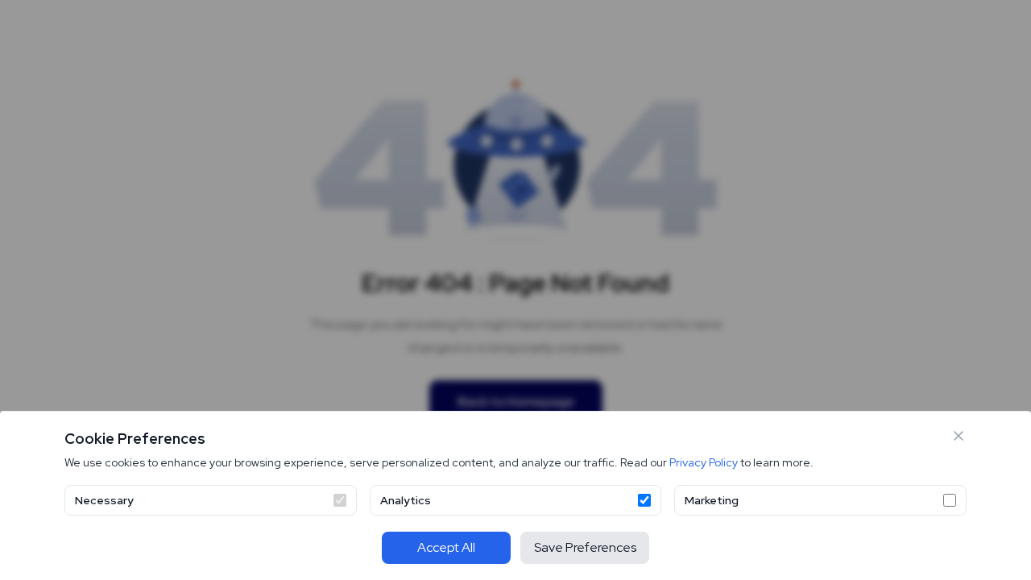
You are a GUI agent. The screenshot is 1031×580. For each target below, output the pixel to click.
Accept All (446, 547)
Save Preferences (585, 547)
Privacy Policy (703, 462)
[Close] (958, 436)
